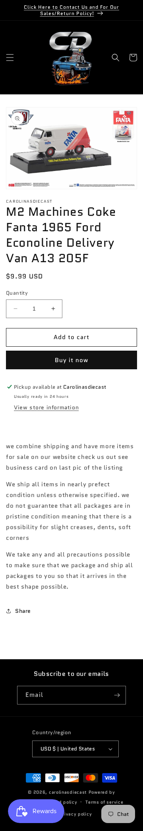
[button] (10, 57)
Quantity (17, 293)
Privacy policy (75, 814)
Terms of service (104, 802)
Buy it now (71, 360)
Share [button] (23, 611)
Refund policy (61, 802)
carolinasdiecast (68, 792)
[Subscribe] (117, 695)
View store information (46, 407)
